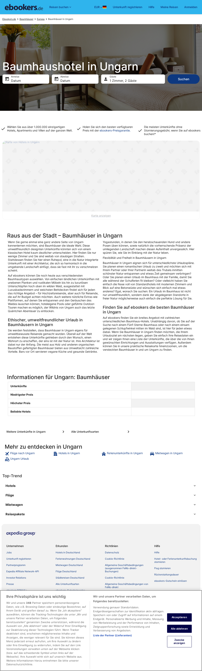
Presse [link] (10, 583)
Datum (16, 81)
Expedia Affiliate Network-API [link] (22, 571)
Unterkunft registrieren (127, 7)
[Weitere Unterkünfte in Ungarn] (36, 431)
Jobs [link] (9, 552)
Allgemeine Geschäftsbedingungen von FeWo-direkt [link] (126, 585)
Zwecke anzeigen (179, 641)
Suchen (183, 79)
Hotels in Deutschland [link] (68, 552)
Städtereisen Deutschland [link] (70, 577)
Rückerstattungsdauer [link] (166, 574)
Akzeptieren (179, 617)
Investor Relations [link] (16, 577)
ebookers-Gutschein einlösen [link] (170, 580)
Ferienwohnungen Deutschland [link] (73, 558)
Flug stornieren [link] (162, 568)
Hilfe (151, 7)
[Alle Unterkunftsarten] (101, 431)
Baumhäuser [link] (26, 19)
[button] (101, 485)
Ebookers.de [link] (9, 19)
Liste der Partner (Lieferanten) (112, 635)
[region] (101, 630)
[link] (28, 453)
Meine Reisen (169, 7)
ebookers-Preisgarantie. (115, 130)
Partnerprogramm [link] (15, 565)
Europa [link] (41, 19)
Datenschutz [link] (112, 552)
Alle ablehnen (179, 628)
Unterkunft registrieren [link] (18, 558)
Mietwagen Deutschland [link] (69, 565)
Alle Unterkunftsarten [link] (67, 583)
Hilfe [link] (156, 552)
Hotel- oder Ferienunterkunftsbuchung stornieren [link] (175, 560)
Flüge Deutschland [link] (66, 571)
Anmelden (190, 7)
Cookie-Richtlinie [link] (114, 558)
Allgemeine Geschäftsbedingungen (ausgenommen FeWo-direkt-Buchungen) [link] (124, 568)
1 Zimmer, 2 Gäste (123, 81)
